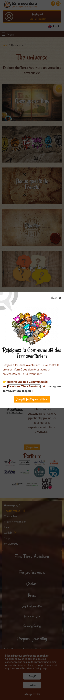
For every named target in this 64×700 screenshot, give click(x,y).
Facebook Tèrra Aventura (24, 386)
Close (54, 298)
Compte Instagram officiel (32, 399)
